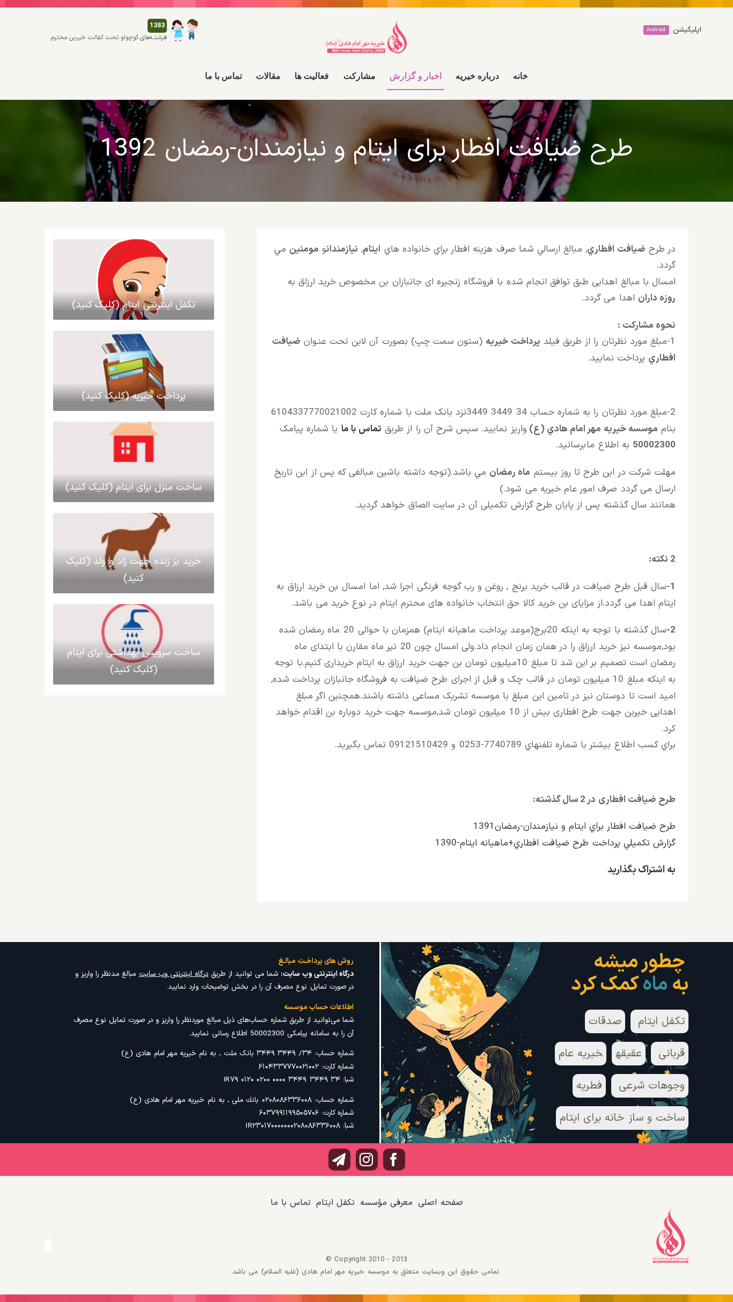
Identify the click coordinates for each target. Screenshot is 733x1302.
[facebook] (394, 1160)
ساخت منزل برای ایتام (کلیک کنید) (133, 487)
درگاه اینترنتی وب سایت (174, 974)
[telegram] (339, 1160)
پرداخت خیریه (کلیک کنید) (134, 396)
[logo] (366, 25)
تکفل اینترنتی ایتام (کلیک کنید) (133, 305)
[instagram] (367, 1160)
